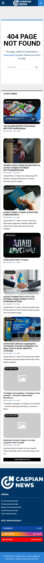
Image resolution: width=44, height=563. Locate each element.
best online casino (11, 368)
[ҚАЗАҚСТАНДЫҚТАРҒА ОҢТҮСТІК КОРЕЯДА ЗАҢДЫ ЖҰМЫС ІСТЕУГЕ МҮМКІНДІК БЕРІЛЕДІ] (22, 282)
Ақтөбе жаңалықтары (9, 510)
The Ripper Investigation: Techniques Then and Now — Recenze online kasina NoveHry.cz (21, 395)
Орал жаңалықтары (9, 514)
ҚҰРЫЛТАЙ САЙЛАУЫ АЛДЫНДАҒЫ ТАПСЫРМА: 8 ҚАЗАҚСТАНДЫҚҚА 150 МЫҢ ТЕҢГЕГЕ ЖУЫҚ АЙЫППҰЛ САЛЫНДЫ (20, 347)
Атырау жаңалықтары (9, 504)
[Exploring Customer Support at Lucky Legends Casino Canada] (22, 425)
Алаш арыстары (10, 235)
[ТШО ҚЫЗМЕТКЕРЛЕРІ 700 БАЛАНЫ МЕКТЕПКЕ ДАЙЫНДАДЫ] (22, 111)
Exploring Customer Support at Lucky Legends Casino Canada (19, 441)
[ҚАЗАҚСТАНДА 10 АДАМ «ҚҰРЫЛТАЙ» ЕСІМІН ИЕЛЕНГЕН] (22, 197)
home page (9, 55)
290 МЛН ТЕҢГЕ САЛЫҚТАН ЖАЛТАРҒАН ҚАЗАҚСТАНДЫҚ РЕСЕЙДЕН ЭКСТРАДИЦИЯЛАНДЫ (21, 167)
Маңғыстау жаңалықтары (11, 507)
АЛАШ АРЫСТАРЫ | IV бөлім (15, 260)
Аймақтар (9, 101)
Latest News (10, 94)
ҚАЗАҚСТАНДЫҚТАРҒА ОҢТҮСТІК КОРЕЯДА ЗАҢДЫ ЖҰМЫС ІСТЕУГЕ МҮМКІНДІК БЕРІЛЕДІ (19, 299)
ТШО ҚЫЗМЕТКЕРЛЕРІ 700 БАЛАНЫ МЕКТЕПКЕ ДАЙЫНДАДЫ (19, 127)
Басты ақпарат (10, 140)
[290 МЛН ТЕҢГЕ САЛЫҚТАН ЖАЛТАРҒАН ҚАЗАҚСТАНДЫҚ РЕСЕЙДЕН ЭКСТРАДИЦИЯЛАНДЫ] (22, 150)
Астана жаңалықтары (9, 501)
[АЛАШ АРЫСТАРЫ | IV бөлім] (22, 245)
